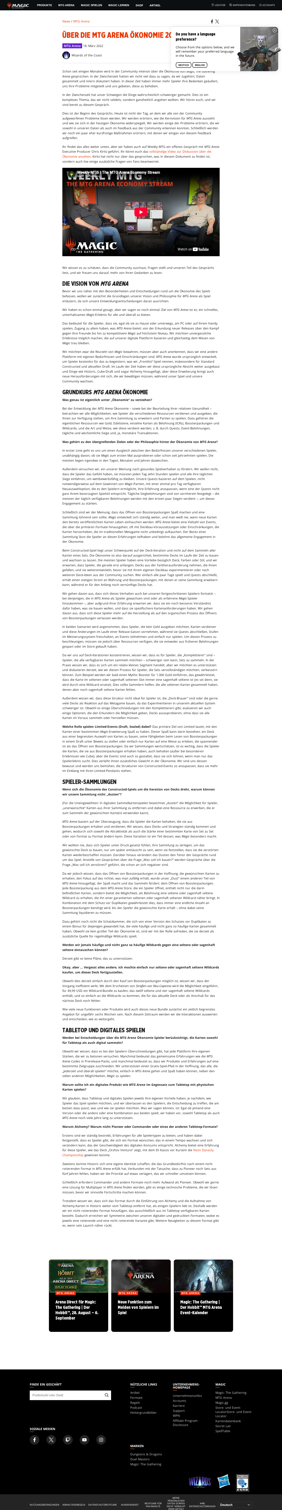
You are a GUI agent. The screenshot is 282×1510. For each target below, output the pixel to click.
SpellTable (222, 1431)
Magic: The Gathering (231, 1393)
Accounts (268, 5)
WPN (176, 1416)
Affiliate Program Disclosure (185, 1423)
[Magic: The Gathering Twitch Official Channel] (68, 1440)
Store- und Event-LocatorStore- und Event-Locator (233, 1411)
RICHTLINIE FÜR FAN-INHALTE (153, 1505)
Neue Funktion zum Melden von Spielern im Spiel (141, 1312)
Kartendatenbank (244, 5)
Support (179, 1411)
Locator (220, 5)
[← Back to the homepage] (18, 5)
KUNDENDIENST (130, 1504)
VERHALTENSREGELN (73, 1504)
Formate (136, 1398)
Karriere (179, 1406)
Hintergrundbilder (143, 1412)
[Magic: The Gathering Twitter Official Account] (51, 1440)
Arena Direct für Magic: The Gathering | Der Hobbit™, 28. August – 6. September (79, 1312)
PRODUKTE (44, 5)
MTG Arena (66, 5)
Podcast (136, 1407)
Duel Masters (140, 1459)
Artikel (155, 5)
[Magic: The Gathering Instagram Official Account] (101, 1440)
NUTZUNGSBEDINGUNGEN (44, 1504)
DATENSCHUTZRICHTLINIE (102, 1504)
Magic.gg (221, 1402)
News (66, 21)
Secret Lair (223, 1426)
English (200, 65)
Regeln (135, 1402)
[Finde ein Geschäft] (106, 1395)
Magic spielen (91, 5)
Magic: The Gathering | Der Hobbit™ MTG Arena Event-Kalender (203, 1312)
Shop (139, 5)
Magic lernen (118, 5)
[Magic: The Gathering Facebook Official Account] (34, 1440)
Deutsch (183, 65)
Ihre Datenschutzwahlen (202, 1505)
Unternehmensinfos (187, 1396)
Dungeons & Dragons (146, 1454)
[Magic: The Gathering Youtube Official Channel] (84, 1440)
